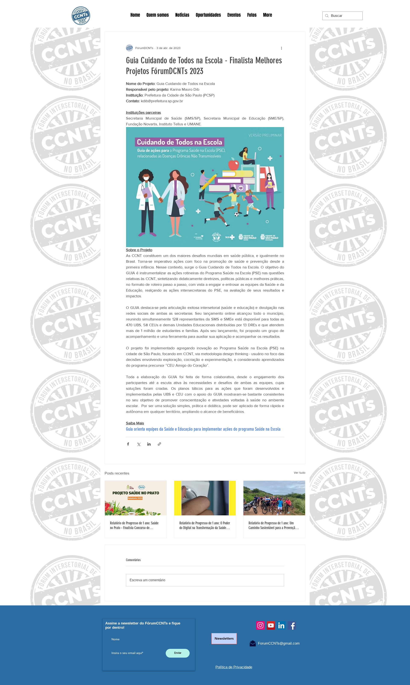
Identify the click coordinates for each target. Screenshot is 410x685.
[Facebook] (292, 625)
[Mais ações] (281, 47)
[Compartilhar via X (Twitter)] (138, 444)
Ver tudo (299, 472)
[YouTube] (271, 625)
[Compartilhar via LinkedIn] (149, 444)
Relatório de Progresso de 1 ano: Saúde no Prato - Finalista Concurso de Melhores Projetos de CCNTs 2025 (134, 525)
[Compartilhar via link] (159, 444)
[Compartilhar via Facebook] (128, 444)
